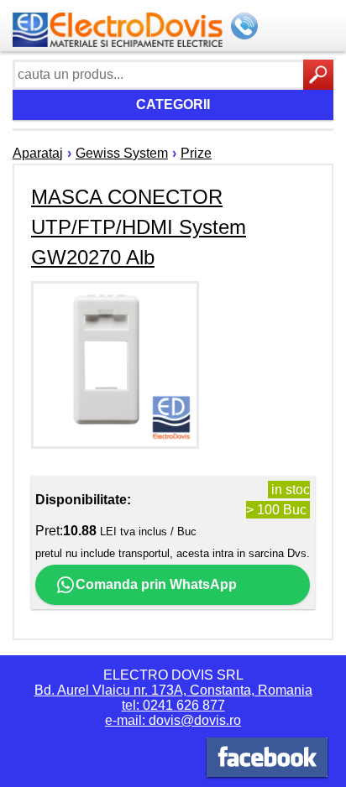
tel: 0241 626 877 (173, 705)
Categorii (173, 104)
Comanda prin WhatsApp (156, 584)
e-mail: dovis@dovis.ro (173, 720)
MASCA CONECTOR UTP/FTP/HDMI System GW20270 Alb (138, 226)
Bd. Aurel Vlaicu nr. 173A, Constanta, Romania (173, 690)
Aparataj (38, 153)
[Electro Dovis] (267, 760)
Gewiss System (122, 153)
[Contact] (246, 28)
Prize (196, 153)
